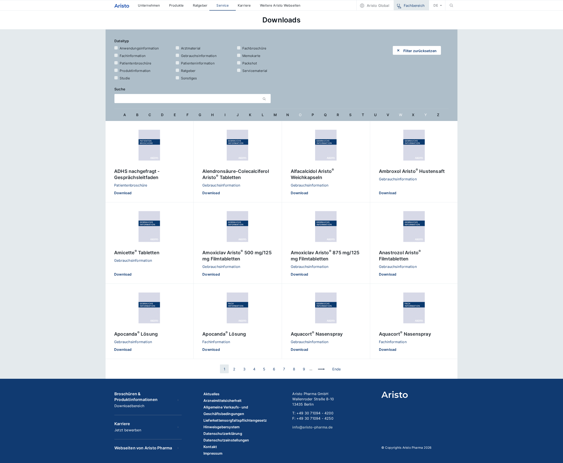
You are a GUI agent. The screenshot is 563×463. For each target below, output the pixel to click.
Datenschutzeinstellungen (226, 440)
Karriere (244, 5)
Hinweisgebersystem (221, 427)
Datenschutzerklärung (222, 433)
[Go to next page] (321, 368)
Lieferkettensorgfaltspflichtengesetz (235, 420)
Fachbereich (414, 5)
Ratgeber (200, 5)
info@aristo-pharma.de (312, 427)
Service (222, 5)
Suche (119, 89)
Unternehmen (149, 5)
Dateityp (121, 41)
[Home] (121, 5)
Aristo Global (378, 5)
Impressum (213, 453)
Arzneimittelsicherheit (222, 400)
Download (123, 193)
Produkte (176, 5)
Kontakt (210, 447)
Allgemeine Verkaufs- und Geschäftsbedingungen (225, 410)
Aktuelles (211, 394)
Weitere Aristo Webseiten (280, 5)
